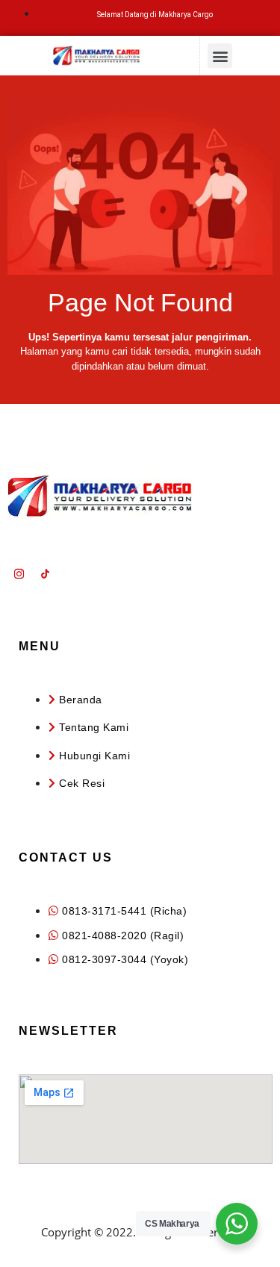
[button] (220, 55)
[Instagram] (18, 574)
